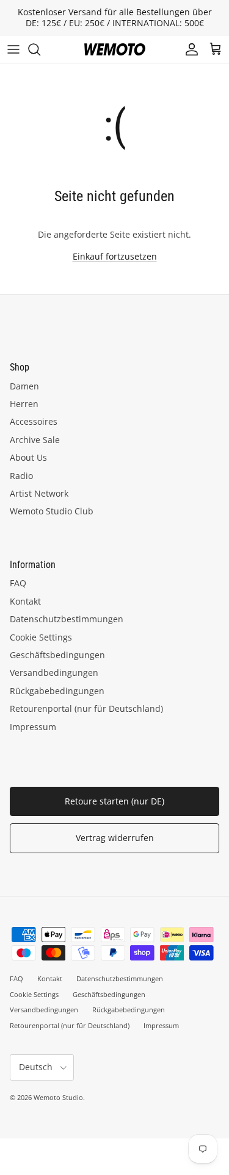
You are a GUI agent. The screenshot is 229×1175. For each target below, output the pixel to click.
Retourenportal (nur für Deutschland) (86, 708)
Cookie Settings (41, 637)
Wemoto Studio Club (51, 511)
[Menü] (13, 49)
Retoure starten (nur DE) (114, 801)
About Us (28, 457)
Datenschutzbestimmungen (66, 619)
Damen (24, 386)
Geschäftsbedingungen (57, 655)
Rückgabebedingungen (57, 691)
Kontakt (25, 601)
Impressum (33, 727)
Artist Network (39, 493)
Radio (21, 475)
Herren (24, 404)
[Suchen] (40, 49)
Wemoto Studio (58, 1097)
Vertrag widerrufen (115, 837)
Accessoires (33, 421)
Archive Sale (35, 440)
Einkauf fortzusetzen (115, 256)
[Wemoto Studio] (114, 49)
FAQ (18, 583)
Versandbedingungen (54, 672)
